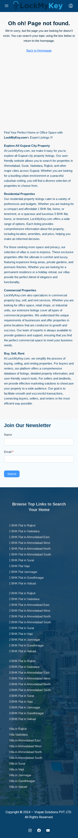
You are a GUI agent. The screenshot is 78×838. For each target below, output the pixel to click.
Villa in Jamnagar (20, 775)
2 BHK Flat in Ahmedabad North (30, 616)
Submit (11, 473)
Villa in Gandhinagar (22, 781)
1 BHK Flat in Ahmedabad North (30, 548)
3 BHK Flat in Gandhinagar (26, 713)
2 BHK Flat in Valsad (22, 651)
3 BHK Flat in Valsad (22, 719)
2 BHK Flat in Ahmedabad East (29, 604)
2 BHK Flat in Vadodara (24, 599)
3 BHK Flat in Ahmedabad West (29, 678)
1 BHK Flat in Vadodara (24, 531)
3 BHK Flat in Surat (21, 695)
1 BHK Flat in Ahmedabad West (29, 542)
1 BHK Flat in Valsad (22, 583)
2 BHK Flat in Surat (21, 628)
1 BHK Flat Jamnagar (23, 571)
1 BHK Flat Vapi (19, 566)
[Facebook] (39, 830)
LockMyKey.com (19, 150)
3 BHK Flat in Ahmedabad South (30, 690)
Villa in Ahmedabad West (25, 746)
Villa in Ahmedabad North (25, 752)
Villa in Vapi (16, 769)
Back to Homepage (39, 50)
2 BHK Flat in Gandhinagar (26, 645)
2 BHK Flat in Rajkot (22, 593)
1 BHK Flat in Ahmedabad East (29, 537)
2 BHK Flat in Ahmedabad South (30, 622)
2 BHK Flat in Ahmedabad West (29, 610)
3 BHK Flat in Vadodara (24, 666)
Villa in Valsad (18, 786)
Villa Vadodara (18, 734)
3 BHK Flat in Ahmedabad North (30, 684)
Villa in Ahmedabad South (25, 757)
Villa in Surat (17, 763)
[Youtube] (48, 830)
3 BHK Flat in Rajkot (22, 661)
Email (8, 451)
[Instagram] (30, 830)
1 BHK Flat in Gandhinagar (26, 577)
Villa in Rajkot (18, 728)
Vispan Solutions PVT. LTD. (53, 812)
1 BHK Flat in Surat (21, 560)
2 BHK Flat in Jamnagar (24, 639)
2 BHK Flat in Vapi (21, 633)
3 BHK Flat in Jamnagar (24, 707)
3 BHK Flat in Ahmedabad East (29, 672)
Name (8, 434)
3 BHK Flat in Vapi (21, 701)
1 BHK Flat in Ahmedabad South (30, 554)
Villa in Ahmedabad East (25, 740)
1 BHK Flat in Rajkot (22, 525)
